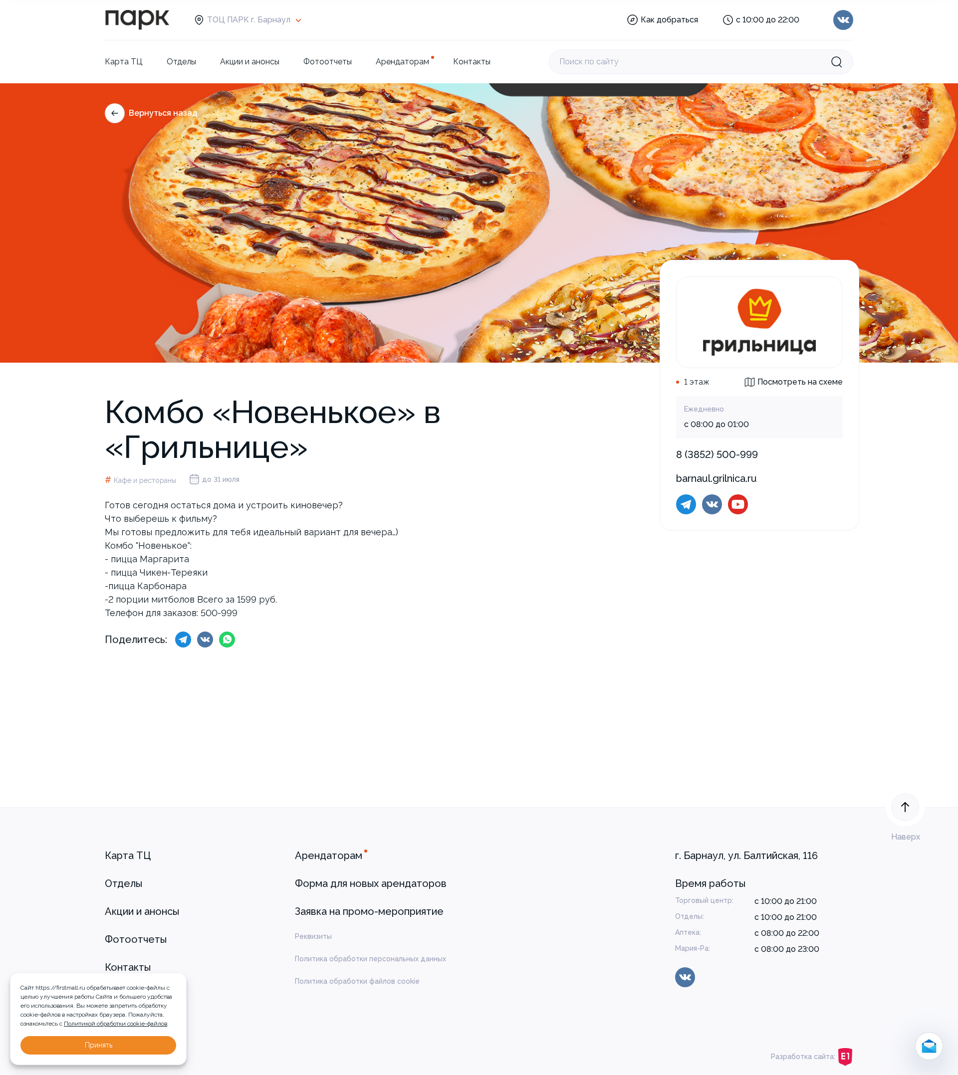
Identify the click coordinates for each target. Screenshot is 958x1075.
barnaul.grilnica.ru (716, 478)
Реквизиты (313, 936)
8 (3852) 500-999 (717, 454)
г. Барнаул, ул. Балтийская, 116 (746, 855)
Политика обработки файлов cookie (357, 981)
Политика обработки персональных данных (370, 959)
